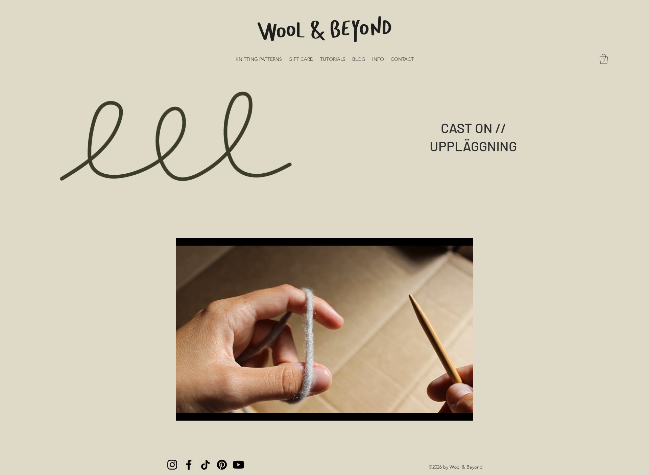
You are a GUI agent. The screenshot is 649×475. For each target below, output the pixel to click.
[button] (604, 59)
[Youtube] (238, 464)
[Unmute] (196, 411)
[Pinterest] (222, 464)
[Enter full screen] (464, 411)
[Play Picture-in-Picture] (452, 411)
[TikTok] (205, 464)
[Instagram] (172, 464)
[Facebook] (188, 464)
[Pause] (184, 411)
